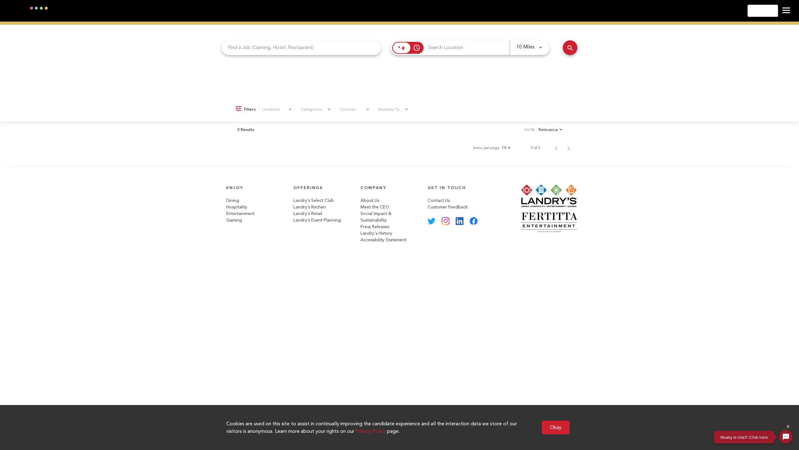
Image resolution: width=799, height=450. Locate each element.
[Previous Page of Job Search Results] (556, 148)
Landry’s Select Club (313, 200)
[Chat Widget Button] (786, 437)
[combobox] (301, 47)
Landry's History (376, 233)
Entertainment (240, 213)
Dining (232, 200)
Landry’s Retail (307, 213)
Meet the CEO (374, 207)
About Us (369, 200)
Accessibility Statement (383, 239)
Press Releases (374, 226)
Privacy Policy (370, 431)
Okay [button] (555, 427)
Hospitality (236, 207)
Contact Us (439, 200)
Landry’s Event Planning (317, 220)
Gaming (234, 220)
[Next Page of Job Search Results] (568, 148)
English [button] (761, 11)
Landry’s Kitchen (309, 207)
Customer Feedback (448, 207)
